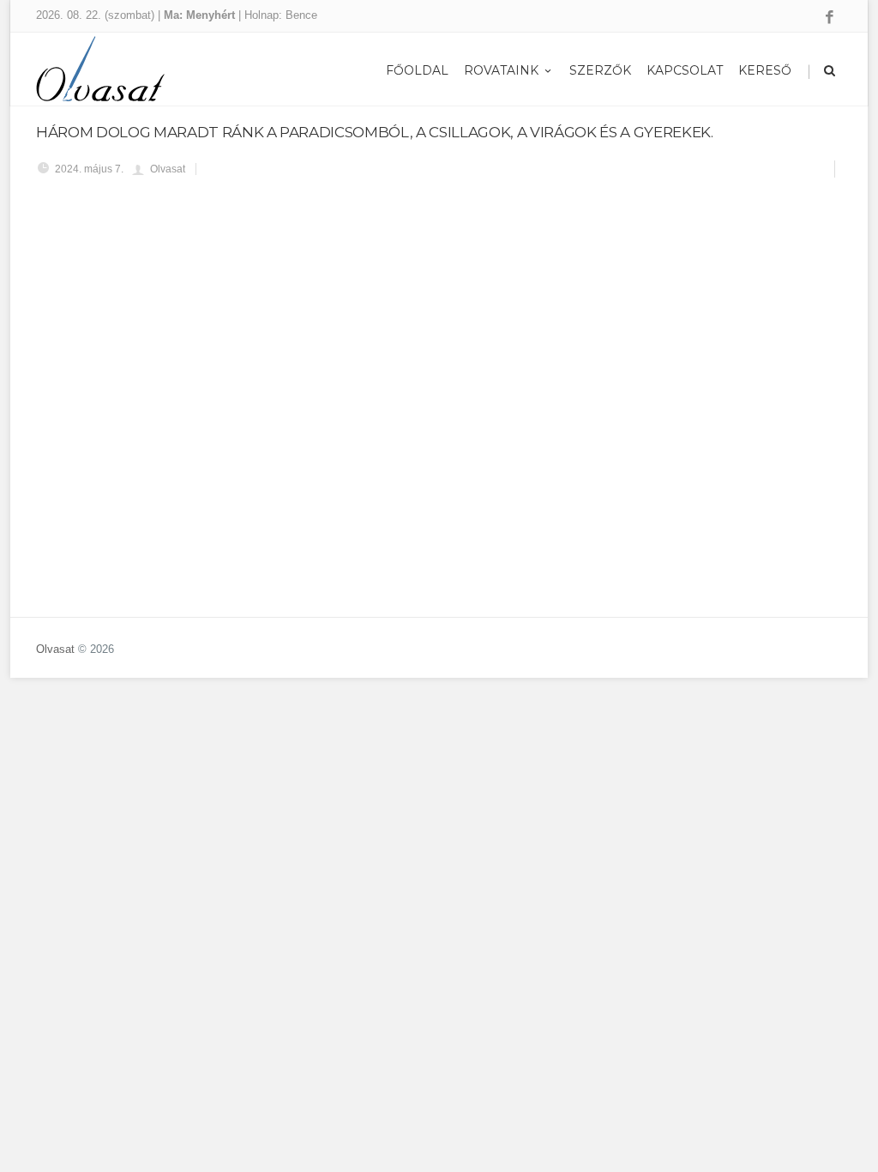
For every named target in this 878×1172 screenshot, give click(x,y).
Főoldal (417, 70)
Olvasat (55, 649)
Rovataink (501, 70)
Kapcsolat (684, 70)
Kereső (764, 70)
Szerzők (600, 70)
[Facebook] (829, 18)
